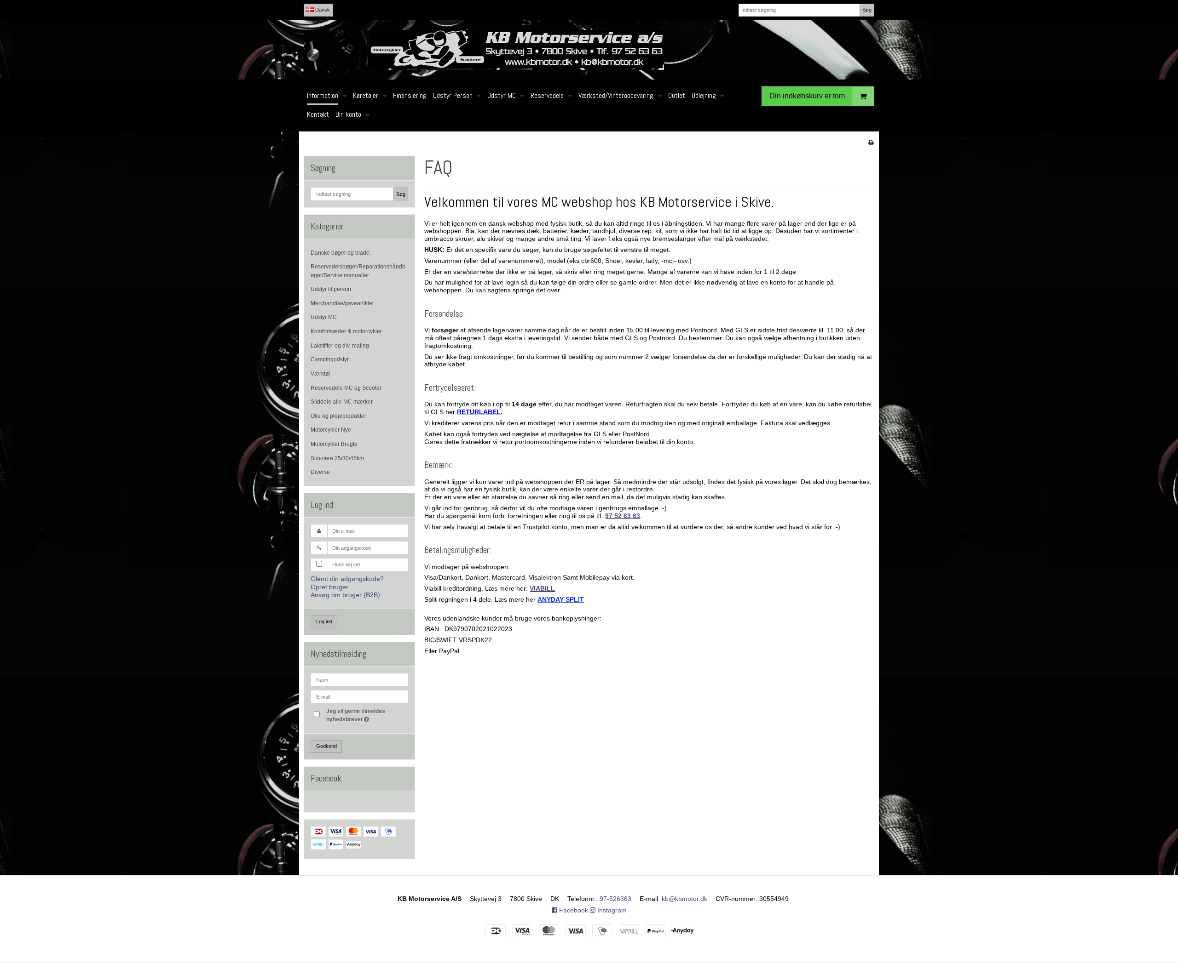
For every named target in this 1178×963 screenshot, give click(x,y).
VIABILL (542, 588)
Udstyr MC (324, 317)
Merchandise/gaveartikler (342, 303)
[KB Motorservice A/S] (589, 50)
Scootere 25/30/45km (337, 458)
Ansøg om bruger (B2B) (345, 594)
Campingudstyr (330, 359)
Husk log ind (346, 564)
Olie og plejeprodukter (338, 416)
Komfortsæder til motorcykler (346, 331)
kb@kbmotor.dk (684, 898)
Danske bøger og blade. (341, 253)
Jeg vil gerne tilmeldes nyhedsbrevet (367, 715)
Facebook (572, 910)
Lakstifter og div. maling (340, 345)
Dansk (322, 9)
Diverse (320, 472)
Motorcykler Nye (331, 430)
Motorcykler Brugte (334, 444)
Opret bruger (329, 587)
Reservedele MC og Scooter (346, 388)
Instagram (611, 910)
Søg (867, 9)
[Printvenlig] (870, 142)
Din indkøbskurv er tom (807, 96)
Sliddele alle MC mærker (342, 402)
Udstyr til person (331, 289)
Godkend (326, 746)
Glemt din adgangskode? (347, 578)
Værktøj (320, 373)
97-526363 (615, 898)
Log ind (324, 621)
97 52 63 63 (622, 515)
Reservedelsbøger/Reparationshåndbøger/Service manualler (358, 270)
